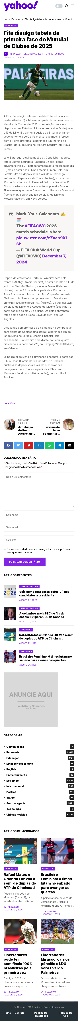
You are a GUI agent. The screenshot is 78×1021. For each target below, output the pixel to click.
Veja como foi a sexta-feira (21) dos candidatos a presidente (44, 593)
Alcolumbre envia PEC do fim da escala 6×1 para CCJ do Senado (41, 615)
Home (7, 1013)
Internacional (39, 786)
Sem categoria (29, 587)
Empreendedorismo (39, 763)
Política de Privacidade (41, 1014)
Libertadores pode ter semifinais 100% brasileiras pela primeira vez (18, 964)
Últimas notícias (39, 814)
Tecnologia (39, 808)
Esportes (15, 19)
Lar (5, 19)
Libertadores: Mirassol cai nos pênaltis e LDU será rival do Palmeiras (55, 964)
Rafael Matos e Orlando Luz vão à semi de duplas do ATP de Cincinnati (46, 636)
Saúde (39, 797)
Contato (19, 1013)
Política (39, 791)
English (39, 769)
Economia (39, 752)
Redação (15, 54)
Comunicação (39, 746)
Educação (39, 758)
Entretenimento (39, 775)
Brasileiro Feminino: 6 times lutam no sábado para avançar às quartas (45, 658)
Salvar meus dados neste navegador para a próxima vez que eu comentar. (38, 551)
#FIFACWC (35, 226)
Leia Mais (10, 403)
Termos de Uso (66, 1014)
